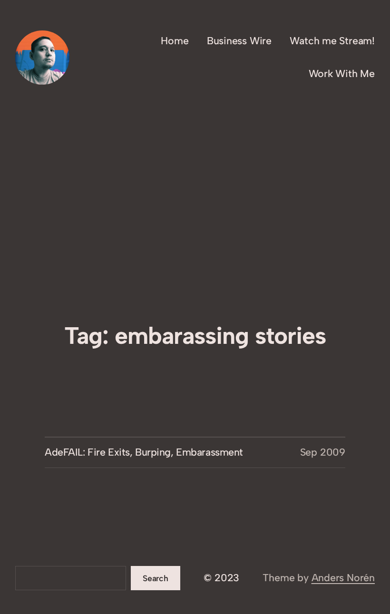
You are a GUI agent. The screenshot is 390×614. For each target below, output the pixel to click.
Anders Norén (343, 578)
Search (155, 578)
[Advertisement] (195, 249)
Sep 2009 (322, 452)
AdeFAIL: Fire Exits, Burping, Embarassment (144, 452)
